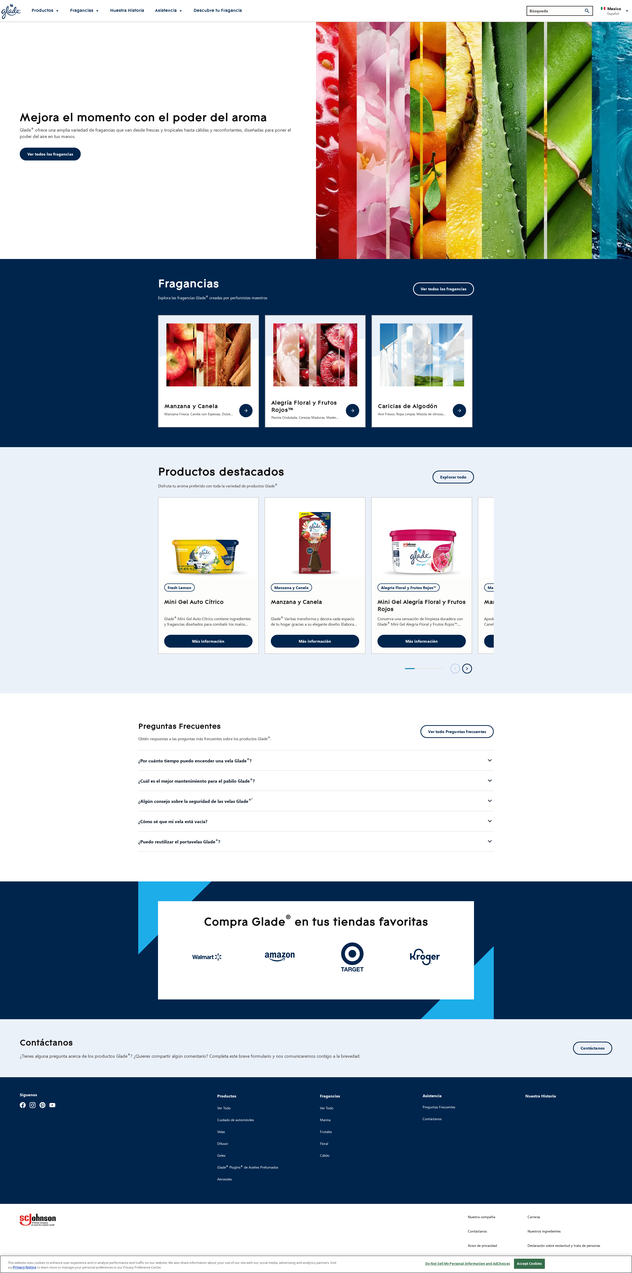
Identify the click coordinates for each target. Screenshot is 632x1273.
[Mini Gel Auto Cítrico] (208, 537)
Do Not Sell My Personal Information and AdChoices (467, 1263)
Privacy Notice (24, 1267)
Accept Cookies (529, 1263)
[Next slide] (467, 669)
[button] (615, 11)
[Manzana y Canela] (246, 410)
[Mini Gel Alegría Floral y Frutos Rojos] (422, 537)
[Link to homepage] (11, 11)
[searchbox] (557, 11)
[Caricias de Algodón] (459, 410)
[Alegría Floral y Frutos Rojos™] (352, 410)
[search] (587, 11)
